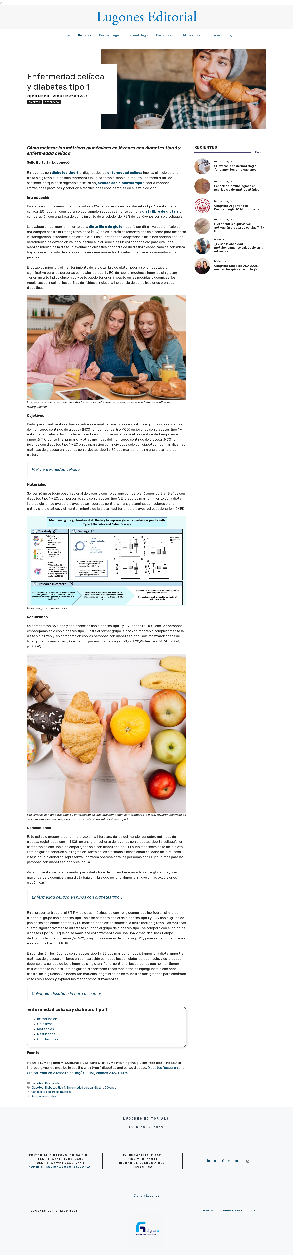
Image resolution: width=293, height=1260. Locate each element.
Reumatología (138, 35)
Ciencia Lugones (146, 1195)
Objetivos (45, 1024)
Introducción (47, 1019)
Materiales (45, 1029)
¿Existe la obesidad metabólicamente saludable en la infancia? (238, 247)
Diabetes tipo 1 (55, 1087)
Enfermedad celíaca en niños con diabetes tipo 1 (77, 897)
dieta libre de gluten (107, 227)
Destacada (52, 102)
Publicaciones (189, 35)
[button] (230, 35)
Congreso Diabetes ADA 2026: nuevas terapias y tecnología (236, 267)
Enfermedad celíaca (80, 1087)
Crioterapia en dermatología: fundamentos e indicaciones (235, 167)
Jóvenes (110, 1087)
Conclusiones (47, 1039)
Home (65, 35)
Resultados (46, 1034)
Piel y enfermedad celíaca (56, 469)
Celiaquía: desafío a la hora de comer (66, 993)
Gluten (98, 1087)
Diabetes (84, 35)
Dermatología (109, 35)
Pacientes (163, 35)
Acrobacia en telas (44, 1096)
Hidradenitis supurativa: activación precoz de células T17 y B (239, 227)
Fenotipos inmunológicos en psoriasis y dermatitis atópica (236, 187)
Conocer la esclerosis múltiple (51, 1092)
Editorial (214, 35)
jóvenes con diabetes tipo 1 (120, 183)
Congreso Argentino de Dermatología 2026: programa (236, 207)
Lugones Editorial (38, 96)
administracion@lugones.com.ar (61, 1166)
